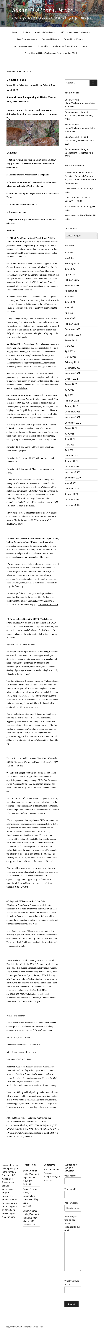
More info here (20, 388)
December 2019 (72, 499)
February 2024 (72, 324)
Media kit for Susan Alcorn (65, 46)
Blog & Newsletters (26, 39)
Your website (71, 1203)
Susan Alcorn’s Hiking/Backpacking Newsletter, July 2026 (51, 53)
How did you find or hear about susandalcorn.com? (72, 1223)
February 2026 (72, 263)
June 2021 (70, 439)
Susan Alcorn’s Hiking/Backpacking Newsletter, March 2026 (80, 128)
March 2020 (70, 483)
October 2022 (71, 379)
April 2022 (70, 395)
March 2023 (70, 357)
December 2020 (72, 466)
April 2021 (70, 450)
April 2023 (70, 351)
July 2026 (69, 252)
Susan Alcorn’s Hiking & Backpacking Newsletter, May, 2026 (79, 115)
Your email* (70, 1189)
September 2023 (73, 335)
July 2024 (69, 296)
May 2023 (69, 346)
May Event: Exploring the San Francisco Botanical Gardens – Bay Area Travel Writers (79, 176)
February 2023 (72, 362)
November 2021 (72, 417)
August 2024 (71, 291)
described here (17, 994)
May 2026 (69, 258)
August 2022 (71, 384)
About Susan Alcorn (23, 46)
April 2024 (70, 313)
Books (25, 32)
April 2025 (70, 274)
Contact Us (43, 46)
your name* (70, 1176)
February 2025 (72, 280)
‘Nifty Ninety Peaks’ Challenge (74, 32)
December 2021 (72, 412)
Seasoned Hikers (49, 39)
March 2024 (70, 318)
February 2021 (72, 456)
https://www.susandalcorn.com (21, 1052)
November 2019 (72, 505)
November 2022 (72, 373)
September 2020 (73, 478)
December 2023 (72, 329)
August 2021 (71, 428)
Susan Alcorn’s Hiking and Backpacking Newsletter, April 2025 (79, 152)
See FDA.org (21, 887)
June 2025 (70, 269)
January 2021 (71, 461)
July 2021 (69, 434)
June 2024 (70, 302)
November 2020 (72, 472)
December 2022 (72, 368)
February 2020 (72, 489)
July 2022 (69, 390)
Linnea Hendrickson (74, 197)
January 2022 (71, 406)
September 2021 (73, 423)
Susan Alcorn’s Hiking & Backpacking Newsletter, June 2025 (79, 140)
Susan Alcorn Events (73, 39)
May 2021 (69, 445)
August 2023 (71, 340)
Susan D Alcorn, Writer (44, 10)
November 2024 (72, 285)
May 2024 (69, 307)
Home (14, 32)
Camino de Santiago (44, 32)
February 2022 (72, 401)
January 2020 (71, 494)
